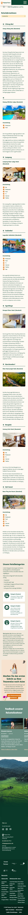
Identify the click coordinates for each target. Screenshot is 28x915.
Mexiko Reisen (13, 895)
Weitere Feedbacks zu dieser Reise (9, 749)
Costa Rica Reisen (14, 881)
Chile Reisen (4, 889)
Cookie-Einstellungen (11, 912)
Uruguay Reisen (5, 899)
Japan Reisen (20, 888)
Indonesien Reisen (22, 886)
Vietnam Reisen (21, 902)
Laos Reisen (20, 894)
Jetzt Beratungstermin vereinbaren (14, 696)
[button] (4, 37)
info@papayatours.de (7, 843)
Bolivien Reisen (4, 885)
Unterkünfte (5, 16)
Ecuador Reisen (4, 891)
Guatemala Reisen (12, 888)
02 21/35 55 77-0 (6, 841)
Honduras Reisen (13, 891)
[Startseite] (4, 7)
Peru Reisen (4, 897)
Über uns (4, 823)
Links (20, 912)
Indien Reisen (21, 883)
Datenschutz (19, 909)
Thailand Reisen (21, 900)
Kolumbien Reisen (3, 894)
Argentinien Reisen (4, 882)
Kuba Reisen (12, 893)
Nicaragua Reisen (13, 897)
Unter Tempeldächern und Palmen (16, 7)
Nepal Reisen (21, 896)
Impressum (20, 907)
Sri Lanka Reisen (21, 898)
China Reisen (21, 881)
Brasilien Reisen (5, 887)
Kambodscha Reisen (21, 891)
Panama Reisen (13, 899)
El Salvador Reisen (12, 884)
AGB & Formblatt (10, 909)
